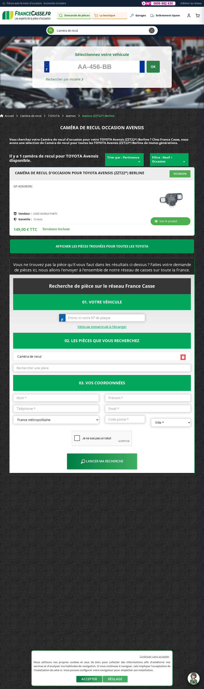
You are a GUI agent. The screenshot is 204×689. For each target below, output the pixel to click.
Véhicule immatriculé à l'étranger (102, 327)
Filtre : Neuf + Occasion (169, 159)
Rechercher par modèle (63, 79)
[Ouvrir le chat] (193, 680)
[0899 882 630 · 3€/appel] (158, 3)
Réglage (115, 679)
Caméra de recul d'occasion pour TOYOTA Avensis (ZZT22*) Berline (79, 173)
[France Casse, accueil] (26, 15)
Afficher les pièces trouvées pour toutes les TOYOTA (102, 246)
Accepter (89, 679)
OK (153, 67)
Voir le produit (168, 221)
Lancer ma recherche (104, 461)
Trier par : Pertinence (124, 159)
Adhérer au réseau (191, 3)
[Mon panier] (198, 16)
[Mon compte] (189, 16)
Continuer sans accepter (154, 656)
